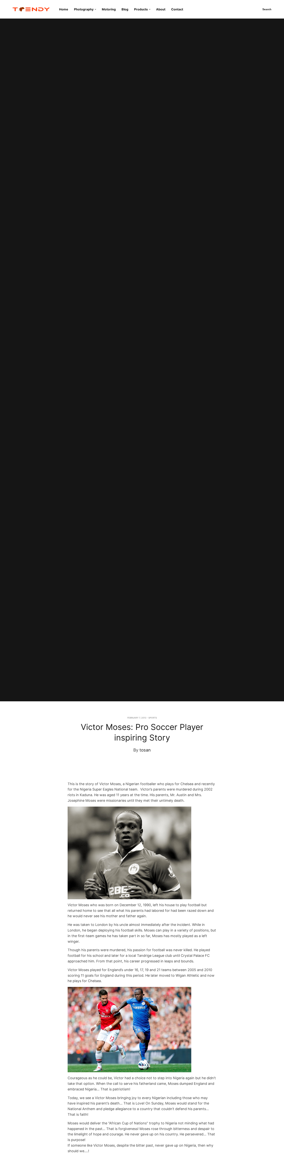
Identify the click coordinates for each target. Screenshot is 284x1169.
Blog (125, 9)
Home (63, 9)
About (160, 9)
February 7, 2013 (136, 717)
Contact (177, 9)
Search (266, 9)
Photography (84, 9)
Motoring (109, 9)
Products (141, 9)
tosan (145, 749)
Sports (152, 717)
